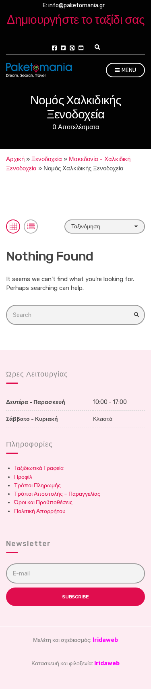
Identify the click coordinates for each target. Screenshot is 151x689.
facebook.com (54, 48)
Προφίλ (23, 477)
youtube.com (81, 48)
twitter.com (63, 48)
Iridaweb (105, 640)
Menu (128, 70)
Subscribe (75, 597)
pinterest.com (72, 48)
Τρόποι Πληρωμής (37, 485)
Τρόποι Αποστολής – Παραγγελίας (57, 493)
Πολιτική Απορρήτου (40, 511)
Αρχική (15, 159)
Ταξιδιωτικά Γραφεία (39, 468)
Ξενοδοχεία (46, 159)
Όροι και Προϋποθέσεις (43, 502)
